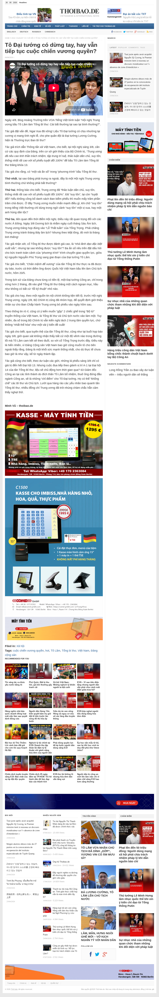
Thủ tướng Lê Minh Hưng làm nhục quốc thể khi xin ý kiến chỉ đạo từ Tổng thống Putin (128, 255)
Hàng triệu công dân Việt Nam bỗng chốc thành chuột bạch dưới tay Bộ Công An (130, 354)
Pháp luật (60, 26)
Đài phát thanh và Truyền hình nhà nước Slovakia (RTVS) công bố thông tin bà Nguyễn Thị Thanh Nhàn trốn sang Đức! (60, 845)
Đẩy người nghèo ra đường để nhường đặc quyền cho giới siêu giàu (65, 875)
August (20, 38)
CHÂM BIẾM (114, 160)
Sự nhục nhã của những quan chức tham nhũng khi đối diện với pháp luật (129, 305)
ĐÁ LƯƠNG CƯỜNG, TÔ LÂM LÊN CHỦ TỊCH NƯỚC (97, 896)
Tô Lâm (55, 650)
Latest (113, 47)
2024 (13, 38)
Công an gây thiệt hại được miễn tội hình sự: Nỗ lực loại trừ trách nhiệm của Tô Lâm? (60, 950)
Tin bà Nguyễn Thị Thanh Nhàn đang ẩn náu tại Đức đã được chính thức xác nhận (59, 825)
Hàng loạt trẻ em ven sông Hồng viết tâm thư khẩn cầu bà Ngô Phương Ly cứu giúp (60, 912)
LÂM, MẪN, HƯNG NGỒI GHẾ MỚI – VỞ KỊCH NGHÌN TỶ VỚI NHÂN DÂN (98, 937)
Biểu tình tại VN (26, 14)
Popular (122, 47)
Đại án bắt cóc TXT (134, 14)
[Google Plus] (106, 955)
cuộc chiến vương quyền (28, 650)
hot (47, 650)
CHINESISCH (50, 32)
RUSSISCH (36, 32)
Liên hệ (85, 26)
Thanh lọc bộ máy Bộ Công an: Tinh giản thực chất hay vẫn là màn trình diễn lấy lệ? (60, 893)
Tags (142, 47)
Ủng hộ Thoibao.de (61, 862)
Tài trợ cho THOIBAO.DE (104, 26)
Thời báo (14, 989)
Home (7, 38)
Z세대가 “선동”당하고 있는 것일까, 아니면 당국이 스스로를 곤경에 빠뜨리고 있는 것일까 (23, 867)
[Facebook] (92, 955)
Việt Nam (83, 650)
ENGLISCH (11, 32)
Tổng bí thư (69, 650)
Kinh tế (37, 26)
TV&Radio (73, 26)
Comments (133, 47)
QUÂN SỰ (54, 983)
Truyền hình (89, 816)
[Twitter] (99, 955)
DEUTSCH (24, 32)
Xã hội (48, 26)
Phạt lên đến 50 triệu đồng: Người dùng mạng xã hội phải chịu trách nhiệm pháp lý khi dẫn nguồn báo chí (130, 204)
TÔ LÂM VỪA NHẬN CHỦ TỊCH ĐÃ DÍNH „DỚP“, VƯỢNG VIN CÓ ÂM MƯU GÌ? (98, 853)
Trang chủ (12, 26)
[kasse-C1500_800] (54, 614)
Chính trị (25, 26)
